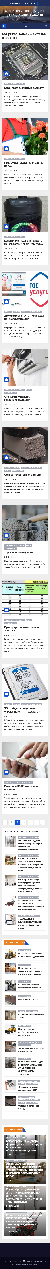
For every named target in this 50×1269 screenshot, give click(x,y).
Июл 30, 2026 (13, 1206)
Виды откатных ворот (28, 1000)
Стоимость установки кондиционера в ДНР (17, 398)
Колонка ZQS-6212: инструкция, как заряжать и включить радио (23, 242)
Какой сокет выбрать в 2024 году (24, 87)
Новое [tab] (9, 831)
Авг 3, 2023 (11, 479)
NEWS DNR (8, 1261)
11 (36, 822)
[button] (46, 26)
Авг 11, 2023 (11, 404)
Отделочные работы (12, 467)
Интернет (8, 311)
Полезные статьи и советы (14, 84)
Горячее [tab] (34, 832)
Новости (17, 311)
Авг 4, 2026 (13, 1154)
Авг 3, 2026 (13, 1180)
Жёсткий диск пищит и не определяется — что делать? (21, 710)
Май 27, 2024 (11, 92)
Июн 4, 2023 (11, 557)
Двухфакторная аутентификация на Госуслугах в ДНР (24, 317)
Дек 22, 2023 (11, 170)
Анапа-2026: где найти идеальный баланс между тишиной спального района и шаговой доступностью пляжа (24, 1170)
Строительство (10, 392)
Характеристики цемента (19, 552)
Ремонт (29, 389)
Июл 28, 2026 (13, 1232)
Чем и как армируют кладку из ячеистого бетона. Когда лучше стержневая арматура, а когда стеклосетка (30, 1068)
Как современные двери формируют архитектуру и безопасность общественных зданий (24, 1145)
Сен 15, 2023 (11, 248)
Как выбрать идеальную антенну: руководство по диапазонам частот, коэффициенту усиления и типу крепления (24, 1195)
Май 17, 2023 (11, 794)
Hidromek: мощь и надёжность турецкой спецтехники (28, 1032)
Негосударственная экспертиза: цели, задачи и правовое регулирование (30, 971)
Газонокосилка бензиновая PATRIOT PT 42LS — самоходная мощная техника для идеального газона (24, 1221)
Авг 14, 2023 (11, 323)
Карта (37, 1264)
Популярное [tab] (21, 831)
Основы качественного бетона (22, 474)
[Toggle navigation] (25, 26)
